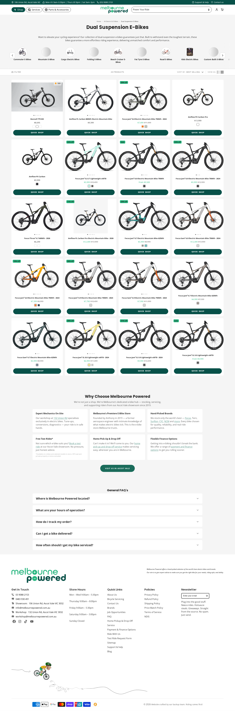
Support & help (115, 647)
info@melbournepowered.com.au (33, 607)
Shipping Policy (152, 603)
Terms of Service (152, 612)
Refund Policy (151, 599)
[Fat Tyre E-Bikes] (142, 55)
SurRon (154, 421)
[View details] (38, 575)
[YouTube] (31, 621)
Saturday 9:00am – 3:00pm (82, 614)
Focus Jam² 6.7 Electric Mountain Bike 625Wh (198, 287)
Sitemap (111, 642)
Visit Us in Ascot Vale (117, 468)
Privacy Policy (151, 594)
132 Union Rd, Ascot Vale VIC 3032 (45, 612)
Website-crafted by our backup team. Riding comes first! (177, 704)
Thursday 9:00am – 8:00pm (83, 601)
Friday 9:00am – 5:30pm (81, 607)
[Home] (114, 9)
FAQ (109, 616)
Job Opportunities (116, 612)
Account (216, 9)
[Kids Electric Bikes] (190, 55)
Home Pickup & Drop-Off (120, 620)
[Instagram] (20, 621)
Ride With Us (113, 633)
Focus (188, 418)
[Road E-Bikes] (166, 55)
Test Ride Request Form (119, 638)
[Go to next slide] (222, 55)
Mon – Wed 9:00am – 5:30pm (84, 594)
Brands (111, 607)
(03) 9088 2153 (106, 2)
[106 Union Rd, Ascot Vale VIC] (25, 2)
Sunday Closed (76, 620)
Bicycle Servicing (115, 599)
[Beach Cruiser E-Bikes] (118, 55)
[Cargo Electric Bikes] (70, 55)
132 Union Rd (60, 418)
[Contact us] (217, 2)
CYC (161, 421)
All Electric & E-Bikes (111, 21)
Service (111, 625)
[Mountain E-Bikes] (46, 55)
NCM (166, 421)
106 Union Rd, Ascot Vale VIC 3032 (46, 603)
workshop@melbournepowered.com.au (36, 616)
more (177, 421)
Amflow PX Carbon (37, 168)
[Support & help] (200, 2)
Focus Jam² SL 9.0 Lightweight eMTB (198, 347)
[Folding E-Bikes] (94, 55)
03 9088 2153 (22, 594)
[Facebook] (14, 621)
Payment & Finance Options (121, 629)
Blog (109, 651)
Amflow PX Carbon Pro (198, 108)
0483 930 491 (22, 599)
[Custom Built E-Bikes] (214, 55)
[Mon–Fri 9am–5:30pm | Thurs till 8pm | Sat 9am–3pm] (69, 2)
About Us (112, 594)
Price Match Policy (153, 607)
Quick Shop (37, 132)
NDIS (146, 616)
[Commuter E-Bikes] (22, 55)
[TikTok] (25, 621)
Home (99, 21)
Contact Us (113, 603)
